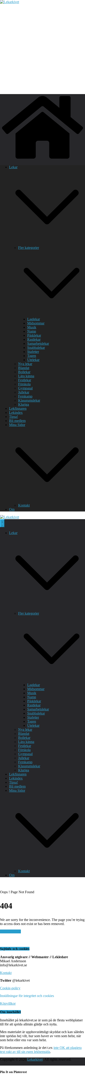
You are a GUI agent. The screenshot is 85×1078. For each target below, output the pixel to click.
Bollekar (24, 372)
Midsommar (35, 323)
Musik (31, 327)
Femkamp (25, 396)
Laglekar (33, 319)
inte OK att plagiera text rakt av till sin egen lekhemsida (41, 1050)
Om (12, 509)
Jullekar (23, 392)
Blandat (23, 368)
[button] (47, 243)
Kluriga (23, 404)
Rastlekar (34, 339)
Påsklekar (34, 335)
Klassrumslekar (29, 400)
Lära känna (26, 376)
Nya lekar (25, 364)
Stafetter (33, 352)
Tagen (31, 356)
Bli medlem (17, 421)
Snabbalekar (36, 347)
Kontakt (24, 505)
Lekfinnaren (18, 408)
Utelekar (33, 360)
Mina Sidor (17, 425)
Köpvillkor (8, 1003)
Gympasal (25, 388)
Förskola (24, 384)
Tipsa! (13, 417)
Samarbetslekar (38, 343)
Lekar (13, 167)
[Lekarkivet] (42, 159)
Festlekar (24, 380)
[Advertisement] (42, 48)
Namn (31, 331)
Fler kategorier (28, 248)
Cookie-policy (10, 988)
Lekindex (16, 412)
